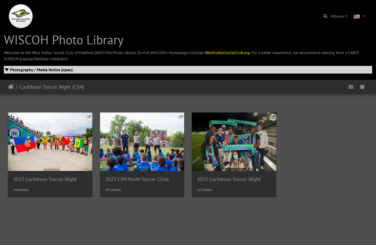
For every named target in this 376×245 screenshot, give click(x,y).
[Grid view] (351, 87)
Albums (337, 16)
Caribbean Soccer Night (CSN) (52, 87)
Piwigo (199, 210)
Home (11, 87)
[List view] (362, 87)
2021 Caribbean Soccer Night (229, 179)
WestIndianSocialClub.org (227, 52)
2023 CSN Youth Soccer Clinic (137, 179)
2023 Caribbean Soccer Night (45, 179)
